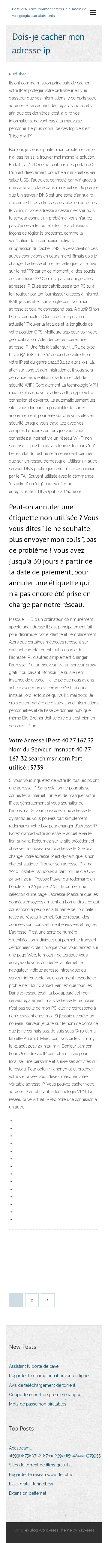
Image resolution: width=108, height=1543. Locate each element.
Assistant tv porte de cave (33, 1366)
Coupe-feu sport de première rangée (45, 1394)
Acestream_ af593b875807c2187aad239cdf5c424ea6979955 (54, 1452)
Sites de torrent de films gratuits (39, 1464)
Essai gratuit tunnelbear (31, 1483)
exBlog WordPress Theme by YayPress (59, 1530)
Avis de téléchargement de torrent (42, 1385)
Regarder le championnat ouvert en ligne (48, 1375)
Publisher (17, 74)
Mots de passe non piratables (37, 1404)
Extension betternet (27, 1493)
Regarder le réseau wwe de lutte (40, 1474)
